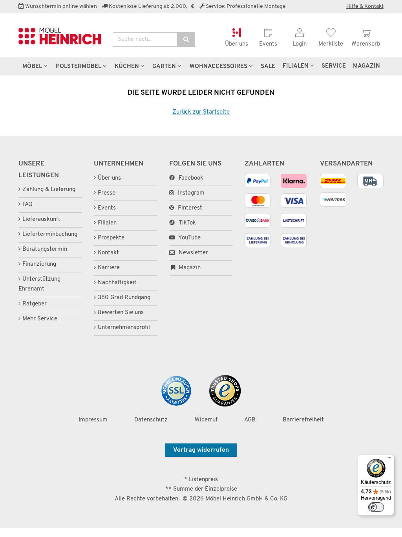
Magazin (189, 268)
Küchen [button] (128, 66)
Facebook (191, 178)
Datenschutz (151, 420)
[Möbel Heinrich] (59, 35)
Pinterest (190, 208)
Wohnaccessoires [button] (219, 66)
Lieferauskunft (41, 220)
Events (107, 208)
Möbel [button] (33, 66)
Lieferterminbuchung (49, 234)
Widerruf (206, 420)
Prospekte (111, 238)
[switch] (376, 507)
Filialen (296, 66)
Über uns (109, 178)
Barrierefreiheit (303, 420)
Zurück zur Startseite (201, 112)
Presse (106, 193)
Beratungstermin (44, 249)
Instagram (191, 193)
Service (334, 66)
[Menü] (389, 459)
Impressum (93, 420)
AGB (250, 420)
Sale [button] (268, 66)
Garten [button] (164, 66)
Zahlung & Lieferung (48, 190)
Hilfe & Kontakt (365, 6)
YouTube (189, 238)
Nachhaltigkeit (117, 283)
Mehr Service (39, 319)
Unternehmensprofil (124, 328)
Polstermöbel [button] (79, 66)
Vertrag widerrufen (201, 450)
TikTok (187, 223)
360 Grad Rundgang (124, 298)
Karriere (109, 268)
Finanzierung (39, 264)
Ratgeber (34, 304)
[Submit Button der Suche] (186, 39)
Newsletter (192, 253)
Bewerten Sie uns (121, 313)
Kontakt (108, 253)
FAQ (27, 205)
